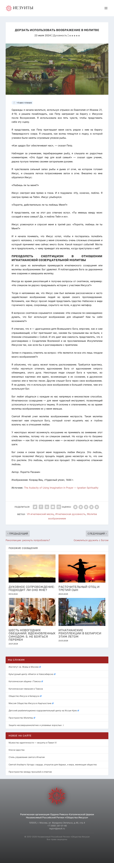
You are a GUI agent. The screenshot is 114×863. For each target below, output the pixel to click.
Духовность (60, 35)
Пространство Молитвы (21, 717)
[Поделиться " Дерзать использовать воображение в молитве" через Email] (53, 507)
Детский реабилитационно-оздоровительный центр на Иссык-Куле (43, 710)
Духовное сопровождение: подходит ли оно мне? (32, 588)
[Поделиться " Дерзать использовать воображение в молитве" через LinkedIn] (47, 507)
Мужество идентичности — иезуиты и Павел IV (33, 742)
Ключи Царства (16, 750)
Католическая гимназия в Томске (26, 688)
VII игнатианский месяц (40, 514)
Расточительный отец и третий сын (79, 588)
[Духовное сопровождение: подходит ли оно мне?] (32, 568)
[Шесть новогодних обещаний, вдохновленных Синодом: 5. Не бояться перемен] (32, 612)
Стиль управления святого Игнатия (27, 757)
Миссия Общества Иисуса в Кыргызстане (30, 703)
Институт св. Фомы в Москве (24, 667)
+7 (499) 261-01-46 (57, 825)
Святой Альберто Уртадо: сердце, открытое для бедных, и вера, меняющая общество (53, 764)
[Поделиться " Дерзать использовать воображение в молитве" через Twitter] (35, 507)
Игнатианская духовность (70, 514)
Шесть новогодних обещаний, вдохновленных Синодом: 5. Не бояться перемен (32, 634)
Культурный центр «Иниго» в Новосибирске (31, 674)
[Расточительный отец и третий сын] (81, 568)
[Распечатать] (59, 507)
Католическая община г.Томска (25, 681)
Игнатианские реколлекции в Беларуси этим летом (79, 633)
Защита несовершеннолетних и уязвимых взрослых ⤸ (36, 725)
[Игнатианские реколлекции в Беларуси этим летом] (81, 612)
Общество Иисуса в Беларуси (24, 696)
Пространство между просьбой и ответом (30, 771)
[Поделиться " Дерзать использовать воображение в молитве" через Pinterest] (41, 507)
